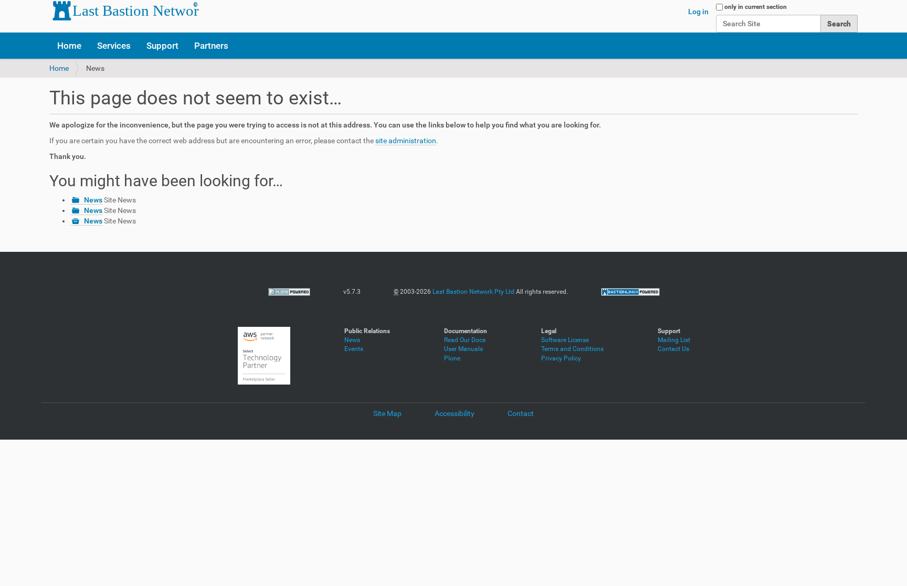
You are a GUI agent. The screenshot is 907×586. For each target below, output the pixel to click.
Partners (211, 45)
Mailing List (674, 340)
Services (114, 45)
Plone (452, 358)
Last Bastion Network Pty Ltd (473, 291)
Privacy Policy (561, 358)
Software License (565, 340)
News (93, 200)
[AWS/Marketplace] (264, 355)
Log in (698, 11)
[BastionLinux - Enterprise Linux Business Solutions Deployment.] (630, 291)
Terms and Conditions (572, 349)
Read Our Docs (465, 340)
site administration (405, 140)
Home (69, 45)
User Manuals (463, 349)
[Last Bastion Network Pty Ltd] (124, 10)
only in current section (755, 6)
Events (353, 349)
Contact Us (673, 349)
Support (162, 45)
